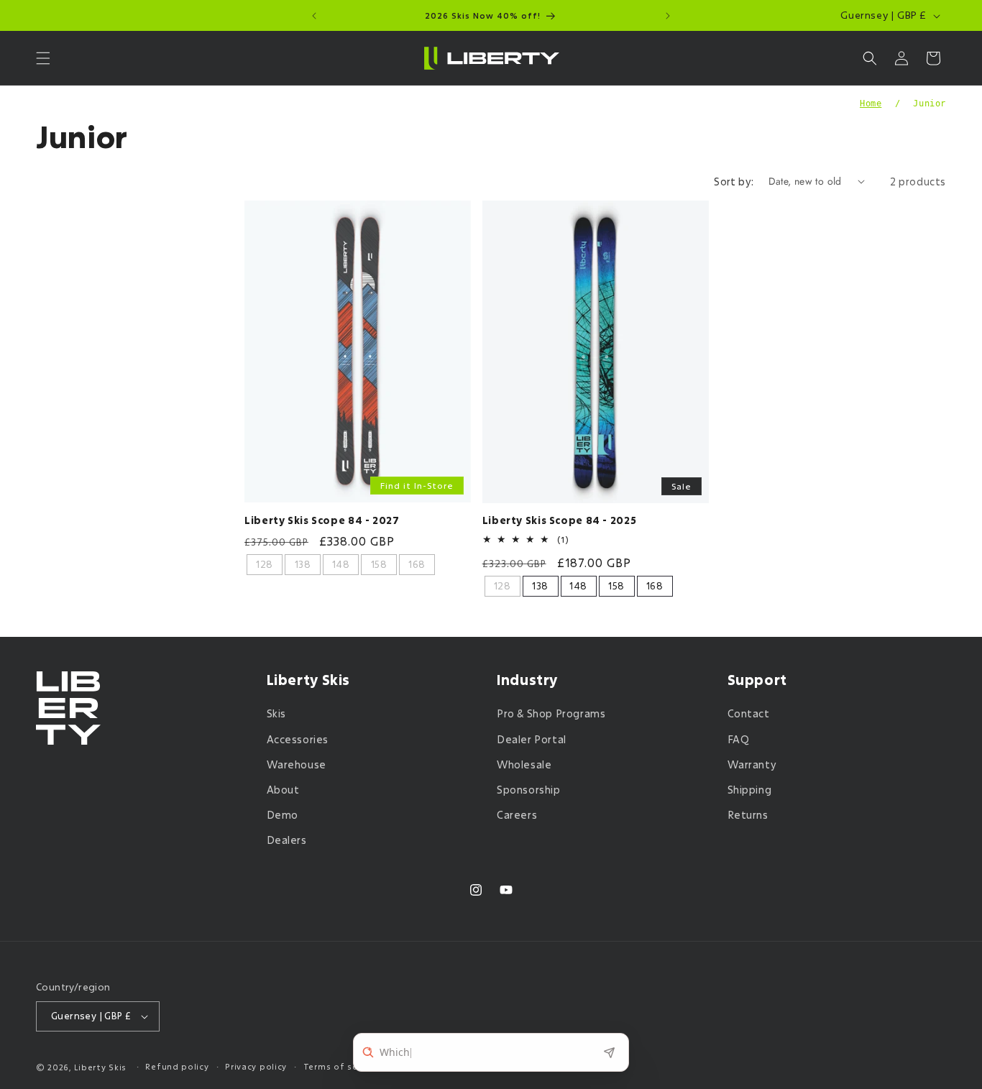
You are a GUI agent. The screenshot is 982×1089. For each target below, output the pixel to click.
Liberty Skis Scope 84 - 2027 (322, 521)
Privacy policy (256, 1066)
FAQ (739, 739)
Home (870, 103)
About (283, 789)
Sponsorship (529, 789)
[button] (43, 58)
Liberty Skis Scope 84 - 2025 (559, 521)
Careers (517, 815)
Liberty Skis (100, 1067)
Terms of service (341, 1066)
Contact (749, 714)
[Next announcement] (668, 15)
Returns (748, 815)
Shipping (750, 789)
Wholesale (524, 764)
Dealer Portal (531, 739)
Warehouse (296, 764)
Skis (276, 714)
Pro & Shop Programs (551, 714)
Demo (282, 815)
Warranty (752, 764)
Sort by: (733, 181)
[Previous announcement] (314, 15)
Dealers (287, 840)
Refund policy (176, 1066)
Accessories (298, 739)
